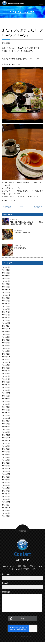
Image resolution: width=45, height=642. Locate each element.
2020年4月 (6, 424)
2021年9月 (6, 396)
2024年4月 (6, 346)
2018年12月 (6, 469)
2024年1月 (6, 354)
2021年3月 (6, 410)
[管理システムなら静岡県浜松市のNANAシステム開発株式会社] (13, 3)
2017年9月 (6, 510)
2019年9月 (6, 443)
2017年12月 (6, 502)
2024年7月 (6, 337)
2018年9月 (6, 477)
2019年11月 (6, 438)
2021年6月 (6, 404)
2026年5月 (6, 276)
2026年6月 (6, 273)
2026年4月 (6, 278)
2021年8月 (6, 399)
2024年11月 (6, 326)
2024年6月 (6, 340)
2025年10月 (6, 295)
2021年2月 (6, 413)
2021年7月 (6, 401)
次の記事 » (38, 207)
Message (6, 592)
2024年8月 (6, 334)
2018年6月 (6, 485)
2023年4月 (6, 379)
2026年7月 (6, 270)
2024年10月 (6, 329)
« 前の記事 (7, 207)
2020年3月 (6, 427)
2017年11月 (6, 505)
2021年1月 (6, 415)
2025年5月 (6, 309)
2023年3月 (6, 382)
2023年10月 (6, 362)
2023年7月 (6, 371)
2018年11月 (6, 471)
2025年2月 (6, 318)
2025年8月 (6, 301)
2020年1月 (6, 432)
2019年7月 (6, 449)
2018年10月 (6, 474)
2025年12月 (6, 290)
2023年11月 (6, 359)
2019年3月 (6, 460)
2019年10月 (6, 441)
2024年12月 (6, 323)
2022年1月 (6, 390)
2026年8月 (6, 267)
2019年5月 (6, 455)
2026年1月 (6, 287)
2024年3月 (6, 348)
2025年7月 (6, 304)
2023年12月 (6, 357)
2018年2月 (6, 496)
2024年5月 (6, 343)
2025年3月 (6, 315)
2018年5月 (6, 488)
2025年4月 (6, 312)
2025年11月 (6, 292)
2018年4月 (6, 491)
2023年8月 (6, 368)
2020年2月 (6, 429)
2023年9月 (6, 365)
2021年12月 (6, 393)
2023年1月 (6, 387)
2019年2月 (6, 463)
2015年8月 (6, 516)
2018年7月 (6, 482)
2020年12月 (6, 418)
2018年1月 (6, 499)
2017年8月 (6, 513)
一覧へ (22, 207)
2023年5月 (6, 376)
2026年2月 (6, 284)
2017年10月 (6, 508)
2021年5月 (6, 407)
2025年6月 (6, 306)
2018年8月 (6, 480)
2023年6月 (6, 373)
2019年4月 (6, 457)
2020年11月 (6, 421)
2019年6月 (6, 452)
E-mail (5, 583)
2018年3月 (6, 494)
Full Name (6, 574)
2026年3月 (6, 281)
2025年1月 (6, 320)
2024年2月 (6, 351)
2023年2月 (6, 385)
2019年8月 (6, 446)
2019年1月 (6, 466)
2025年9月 (6, 298)
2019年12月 (6, 435)
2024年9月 (6, 332)
